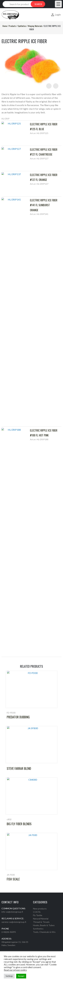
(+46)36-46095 (9, 932)
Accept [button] (21, 976)
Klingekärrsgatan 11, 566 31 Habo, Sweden (15, 943)
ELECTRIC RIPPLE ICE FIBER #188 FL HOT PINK (43, 432)
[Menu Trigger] (58, 4)
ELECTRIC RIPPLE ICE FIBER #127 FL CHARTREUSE (43, 151)
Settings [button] (9, 976)
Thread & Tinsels (41, 922)
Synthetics (22, 25)
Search (38, 4)
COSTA (37, 912)
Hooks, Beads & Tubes (44, 925)
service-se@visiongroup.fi (14, 922)
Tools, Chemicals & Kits (44, 932)
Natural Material (40, 918)
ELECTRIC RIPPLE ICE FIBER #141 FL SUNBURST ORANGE (43, 205)
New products (40, 908)
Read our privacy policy (15, 970)
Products (12, 25)
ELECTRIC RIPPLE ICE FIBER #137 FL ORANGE (43, 177)
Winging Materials (35, 25)
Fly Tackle (37, 915)
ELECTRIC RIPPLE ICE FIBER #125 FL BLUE (43, 126)
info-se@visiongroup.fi (12, 911)
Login (58, 14)
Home (4, 25)
